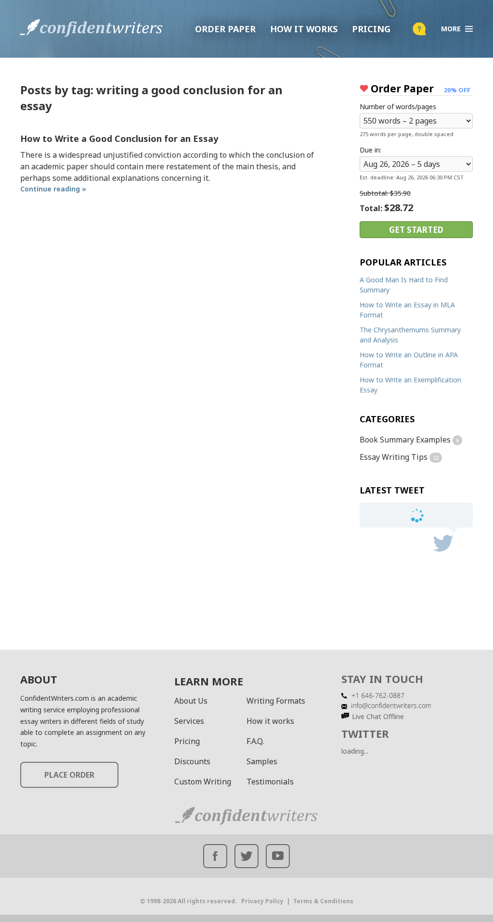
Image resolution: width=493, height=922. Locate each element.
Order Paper (225, 29)
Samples (261, 761)
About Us (191, 700)
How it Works (303, 29)
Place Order (69, 775)
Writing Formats (275, 700)
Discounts (192, 761)
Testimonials (270, 781)
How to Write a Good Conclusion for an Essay (119, 138)
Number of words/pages (398, 106)
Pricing (371, 29)
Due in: (370, 149)
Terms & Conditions (323, 901)
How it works (270, 721)
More (451, 29)
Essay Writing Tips (394, 457)
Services (189, 721)
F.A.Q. (255, 741)
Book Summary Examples (405, 439)
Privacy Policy (262, 901)
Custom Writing (202, 781)
